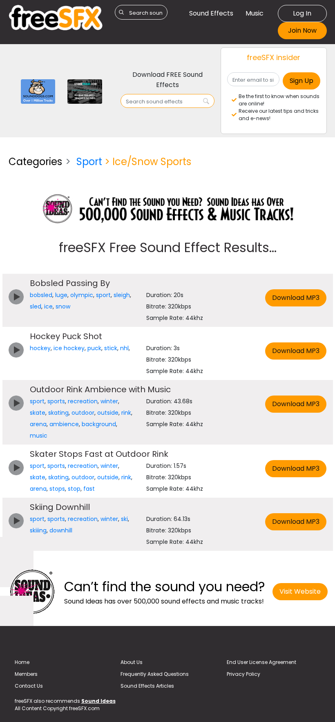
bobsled (41, 295)
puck (94, 348)
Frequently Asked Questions (155, 674)
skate (37, 413)
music (38, 435)
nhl (124, 348)
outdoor (82, 413)
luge (61, 295)
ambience (64, 424)
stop (74, 489)
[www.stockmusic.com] (84, 91)
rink (126, 413)
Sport (89, 161)
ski (124, 519)
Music (255, 13)
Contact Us (29, 685)
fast (89, 489)
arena (38, 424)
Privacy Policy (243, 674)
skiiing (38, 530)
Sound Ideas (98, 700)
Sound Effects (211, 13)
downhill (60, 530)
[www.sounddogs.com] (38, 91)
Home (22, 662)
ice (48, 306)
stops (57, 489)
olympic (81, 295)
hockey (40, 348)
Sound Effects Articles (147, 685)
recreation (83, 401)
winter (109, 401)
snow (63, 306)
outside (107, 413)
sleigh (122, 295)
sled (35, 306)
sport (103, 295)
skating (58, 413)
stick (110, 348)
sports (56, 401)
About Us (132, 662)
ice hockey (69, 348)
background (99, 424)
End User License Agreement (261, 662)
